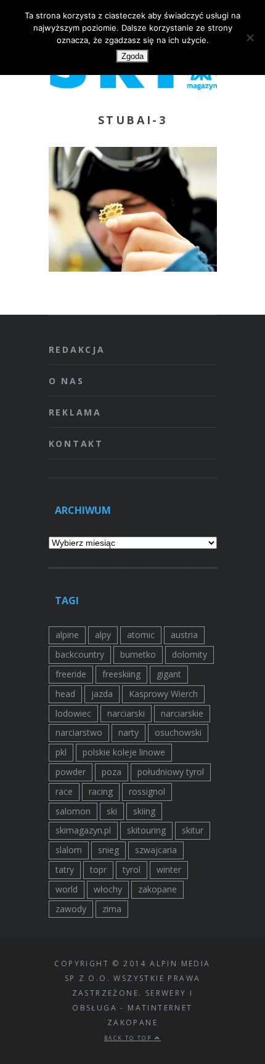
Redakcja (77, 349)
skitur (192, 830)
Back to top (129, 1037)
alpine (67, 634)
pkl (61, 752)
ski (112, 811)
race (64, 791)
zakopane (157, 889)
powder (70, 772)
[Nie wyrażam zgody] (249, 37)
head (65, 693)
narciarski (126, 713)
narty (128, 732)
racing (101, 791)
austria (184, 634)
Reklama (75, 412)
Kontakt (76, 443)
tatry (64, 869)
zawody (70, 909)
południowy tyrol (170, 772)
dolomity (189, 654)
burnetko (138, 654)
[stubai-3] (133, 268)
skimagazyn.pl (83, 830)
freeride (70, 674)
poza (111, 772)
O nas (66, 381)
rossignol (147, 791)
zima (111, 909)
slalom (68, 850)
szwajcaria (156, 850)
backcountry (79, 654)
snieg (108, 850)
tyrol (132, 869)
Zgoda (132, 56)
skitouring (146, 830)
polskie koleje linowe (124, 752)
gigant (169, 674)
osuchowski (178, 732)
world (66, 889)
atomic (141, 634)
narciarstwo (78, 732)
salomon (73, 811)
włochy (108, 889)
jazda (102, 693)
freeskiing (121, 674)
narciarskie (182, 713)
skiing (144, 811)
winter (169, 869)
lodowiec (73, 713)
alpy (103, 634)
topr (98, 869)
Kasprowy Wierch (163, 693)
